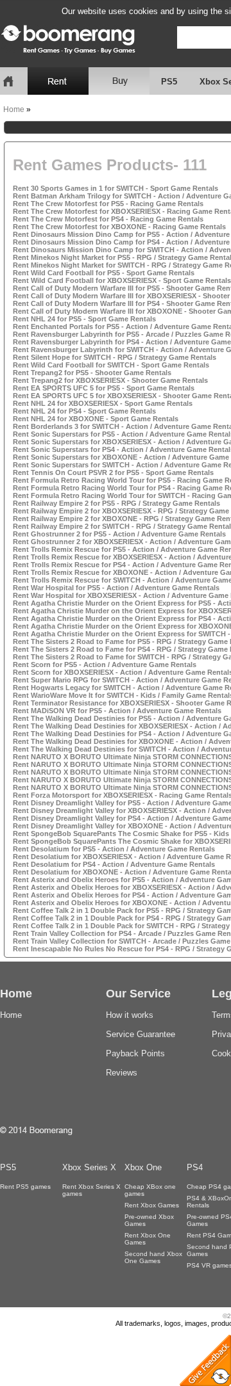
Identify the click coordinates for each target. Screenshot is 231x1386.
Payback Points (135, 1053)
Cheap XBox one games (150, 1190)
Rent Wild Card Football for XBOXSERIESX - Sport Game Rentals (122, 280)
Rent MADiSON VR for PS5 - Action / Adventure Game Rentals (117, 710)
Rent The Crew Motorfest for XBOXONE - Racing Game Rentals (119, 226)
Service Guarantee (140, 1034)
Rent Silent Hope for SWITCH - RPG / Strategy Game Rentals (114, 357)
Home (13, 109)
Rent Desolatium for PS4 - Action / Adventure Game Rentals (114, 864)
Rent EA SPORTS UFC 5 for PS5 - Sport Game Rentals (103, 388)
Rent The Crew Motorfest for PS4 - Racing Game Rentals (108, 219)
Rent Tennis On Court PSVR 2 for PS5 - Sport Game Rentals (113, 472)
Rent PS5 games (25, 1186)
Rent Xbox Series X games (91, 1190)
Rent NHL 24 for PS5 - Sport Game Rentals (84, 319)
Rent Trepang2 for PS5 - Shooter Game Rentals (92, 372)
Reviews (121, 1072)
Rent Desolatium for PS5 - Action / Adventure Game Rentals (114, 849)
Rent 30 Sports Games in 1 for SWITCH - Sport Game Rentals (115, 188)
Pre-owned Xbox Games (149, 1220)
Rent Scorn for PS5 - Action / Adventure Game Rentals (104, 664)
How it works (129, 1015)
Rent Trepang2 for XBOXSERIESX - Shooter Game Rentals (110, 380)
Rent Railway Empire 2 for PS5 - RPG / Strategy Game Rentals (116, 503)
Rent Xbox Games (151, 1205)
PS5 (169, 81)
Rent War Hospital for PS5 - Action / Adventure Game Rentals (116, 588)
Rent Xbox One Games (147, 1239)
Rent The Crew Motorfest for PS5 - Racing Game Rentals (108, 203)
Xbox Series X (89, 1167)
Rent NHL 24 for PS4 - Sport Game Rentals (84, 411)
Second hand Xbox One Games (153, 1257)
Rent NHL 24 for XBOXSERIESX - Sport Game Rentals (103, 403)
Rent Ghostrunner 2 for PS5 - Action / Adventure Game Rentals (119, 534)
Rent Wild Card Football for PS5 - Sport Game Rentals (103, 273)
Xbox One (143, 1167)
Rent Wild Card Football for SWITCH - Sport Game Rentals (111, 365)
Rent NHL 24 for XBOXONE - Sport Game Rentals (95, 419)
